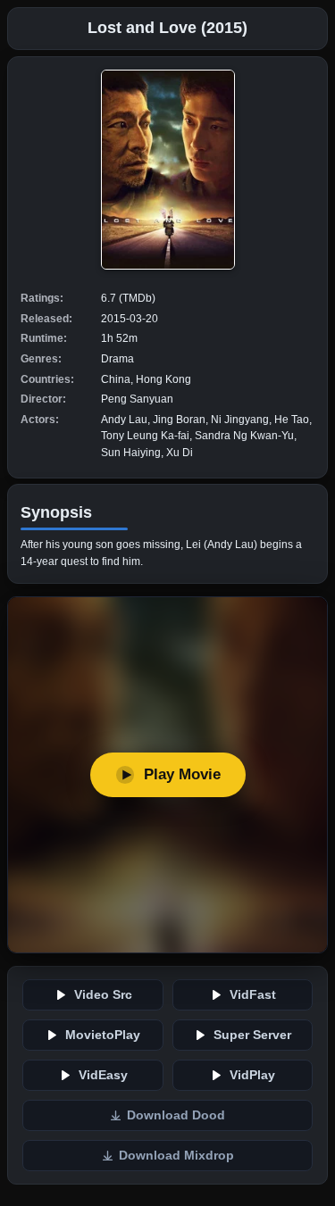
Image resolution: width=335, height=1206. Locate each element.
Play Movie (182, 774)
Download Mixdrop (176, 1155)
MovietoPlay (102, 1035)
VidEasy (103, 1075)
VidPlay (252, 1075)
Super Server (252, 1035)
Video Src (103, 995)
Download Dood (176, 1115)
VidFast (253, 995)
